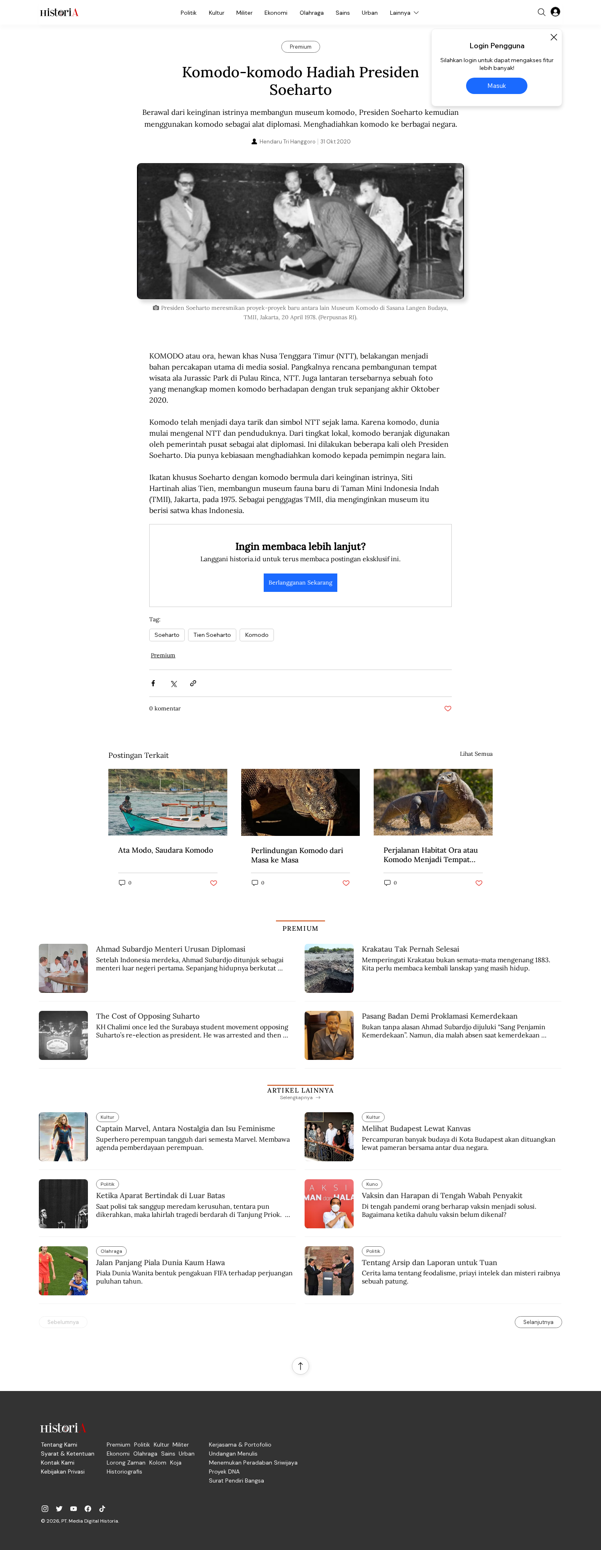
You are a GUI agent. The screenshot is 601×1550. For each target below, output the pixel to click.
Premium (163, 655)
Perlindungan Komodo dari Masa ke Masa (297, 855)
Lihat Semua (476, 753)
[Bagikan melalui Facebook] (153, 683)
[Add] (300, 231)
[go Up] (300, 1366)
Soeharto (167, 634)
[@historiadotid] (73, 1509)
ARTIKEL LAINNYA (300, 1090)
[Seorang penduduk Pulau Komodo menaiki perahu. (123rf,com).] (167, 802)
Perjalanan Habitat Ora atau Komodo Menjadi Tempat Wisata (430, 854)
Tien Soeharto (212, 634)
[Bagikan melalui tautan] (193, 683)
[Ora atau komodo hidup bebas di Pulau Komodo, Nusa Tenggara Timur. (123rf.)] (433, 802)
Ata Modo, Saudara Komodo (165, 850)
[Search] (542, 12)
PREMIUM (301, 928)
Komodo (257, 634)
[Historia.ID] (59, 12)
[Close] (553, 37)
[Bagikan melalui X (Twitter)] (173, 683)
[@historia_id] (59, 1509)
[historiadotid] (45, 1509)
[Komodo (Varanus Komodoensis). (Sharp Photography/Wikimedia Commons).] (300, 802)
